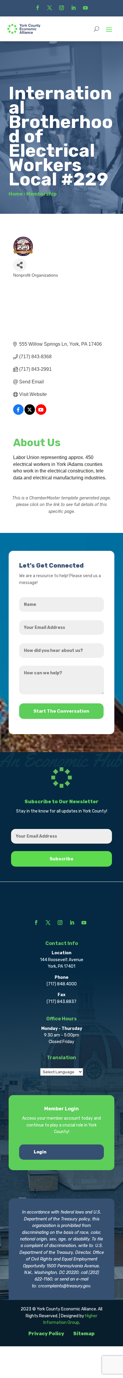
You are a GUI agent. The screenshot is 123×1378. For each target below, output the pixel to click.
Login (40, 1152)
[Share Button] (20, 265)
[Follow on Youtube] (85, 8)
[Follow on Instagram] (61, 8)
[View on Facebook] (18, 413)
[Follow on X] (49, 8)
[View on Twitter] (29, 413)
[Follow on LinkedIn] (73, 8)
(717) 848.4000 (62, 984)
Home (16, 194)
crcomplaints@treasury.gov (64, 1286)
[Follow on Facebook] (37, 8)
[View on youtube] (41, 413)
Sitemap (84, 1333)
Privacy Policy (46, 1333)
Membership (41, 194)
